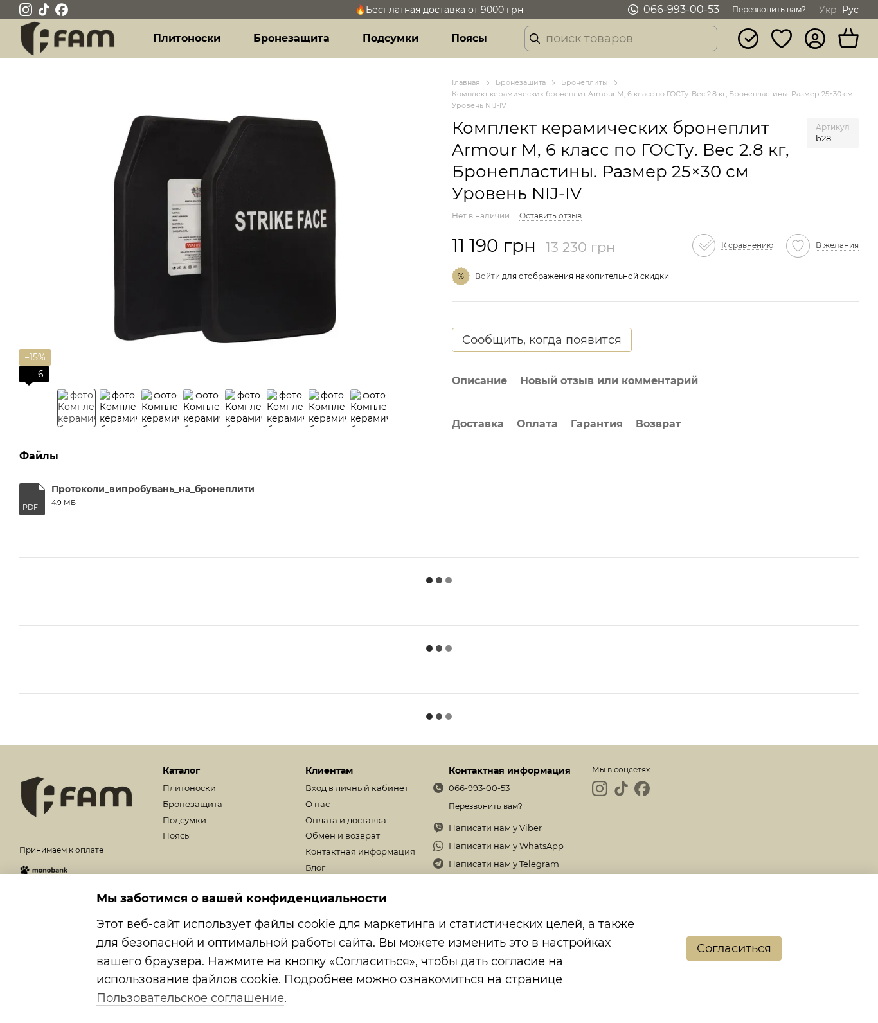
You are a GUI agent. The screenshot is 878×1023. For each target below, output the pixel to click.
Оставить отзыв (550, 215)
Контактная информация (360, 851)
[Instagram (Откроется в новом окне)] (25, 9)
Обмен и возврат (342, 835)
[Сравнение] (748, 38)
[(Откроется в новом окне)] (43, 869)
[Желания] (781, 38)
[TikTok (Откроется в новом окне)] (43, 9)
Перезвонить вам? (769, 9)
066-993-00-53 (681, 9)
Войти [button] (487, 276)
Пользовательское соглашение (190, 998)
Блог (315, 867)
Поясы (469, 38)
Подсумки (390, 38)
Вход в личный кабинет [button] (356, 788)
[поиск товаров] (534, 38)
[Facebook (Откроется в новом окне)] (61, 9)
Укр (828, 9)
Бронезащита (291, 38)
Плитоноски (186, 38)
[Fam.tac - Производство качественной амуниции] (76, 796)
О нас (317, 804)
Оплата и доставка (345, 820)
